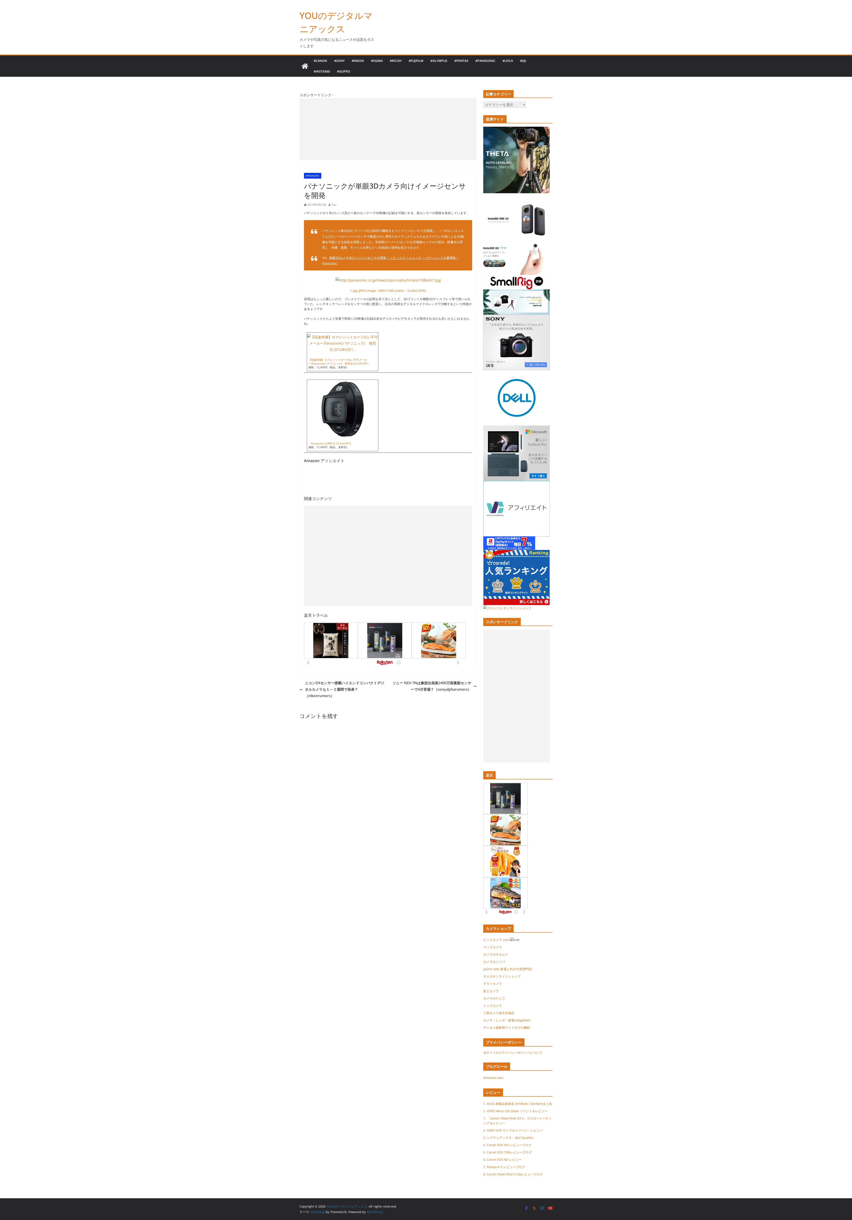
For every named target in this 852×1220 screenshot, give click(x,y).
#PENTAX (461, 61)
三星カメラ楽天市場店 (498, 1013)
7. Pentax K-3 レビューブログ (504, 1167)
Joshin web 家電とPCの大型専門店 (507, 969)
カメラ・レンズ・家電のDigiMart (506, 1020)
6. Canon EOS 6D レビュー (502, 1159)
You (334, 205)
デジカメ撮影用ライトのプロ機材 (506, 1027)
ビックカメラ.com (496, 940)
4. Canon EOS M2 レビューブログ (507, 1145)
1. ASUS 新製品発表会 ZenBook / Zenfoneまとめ (517, 1104)
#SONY (339, 61)
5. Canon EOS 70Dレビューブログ (507, 1152)
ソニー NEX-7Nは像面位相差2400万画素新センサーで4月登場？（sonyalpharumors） (431, 686)
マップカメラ (492, 947)
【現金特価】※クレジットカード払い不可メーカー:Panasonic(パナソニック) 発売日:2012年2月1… (339, 361)
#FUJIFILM (416, 61)
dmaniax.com (493, 1078)
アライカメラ (492, 984)
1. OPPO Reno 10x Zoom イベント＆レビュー (515, 1111)
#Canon (320, 61)
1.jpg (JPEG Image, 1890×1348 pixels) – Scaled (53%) (388, 290)
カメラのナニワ (494, 998)
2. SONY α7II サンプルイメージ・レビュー (513, 1130)
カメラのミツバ (494, 962)
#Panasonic (485, 61)
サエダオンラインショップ (502, 976)
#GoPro (343, 71)
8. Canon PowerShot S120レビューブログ (513, 1174)
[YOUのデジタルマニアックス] (305, 66)
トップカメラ (494, 1005)
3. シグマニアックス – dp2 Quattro (508, 1137)
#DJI (523, 61)
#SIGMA (377, 61)
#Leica (508, 61)
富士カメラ (491, 991)
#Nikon (358, 61)
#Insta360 (322, 71)
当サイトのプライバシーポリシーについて (512, 1053)
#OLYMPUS (438, 61)
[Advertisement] (388, 129)
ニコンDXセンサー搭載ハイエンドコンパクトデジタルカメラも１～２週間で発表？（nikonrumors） (344, 689)
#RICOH (396, 61)
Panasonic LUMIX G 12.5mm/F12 (329, 443)
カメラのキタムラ (495, 954)
